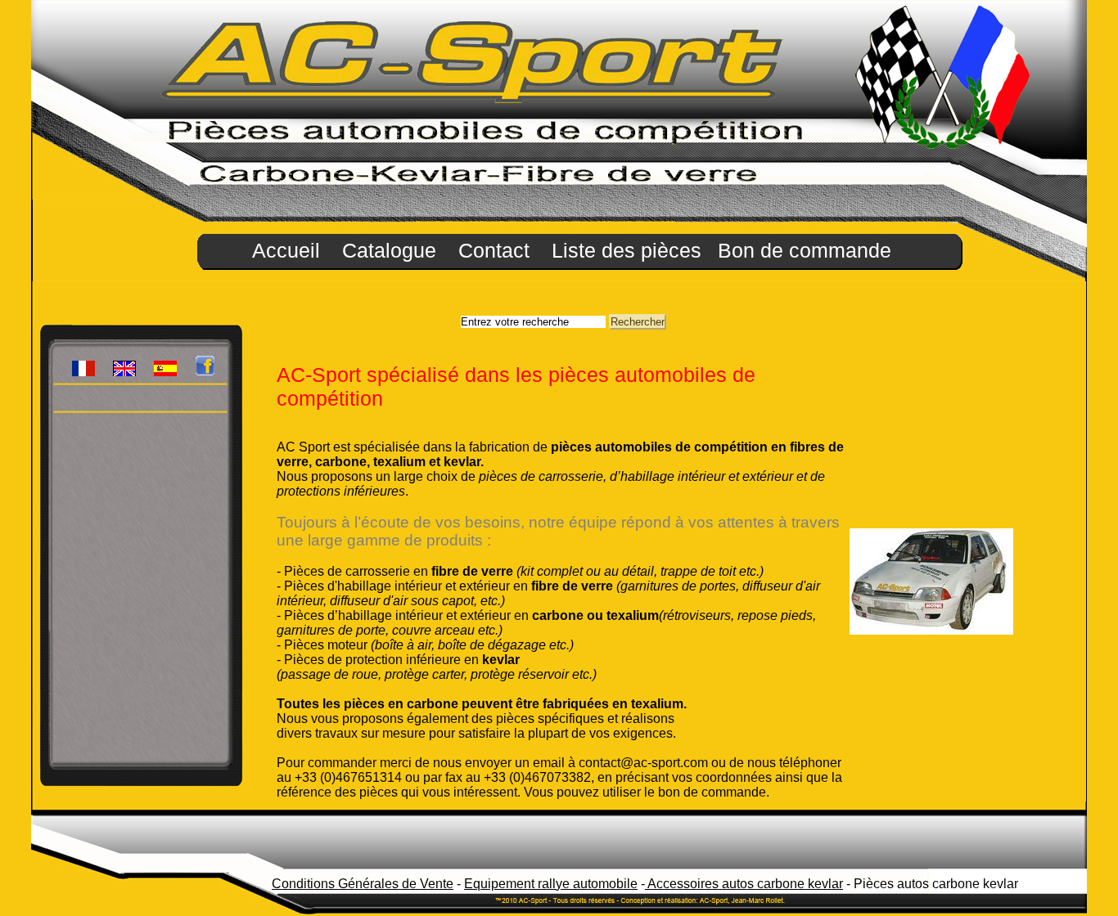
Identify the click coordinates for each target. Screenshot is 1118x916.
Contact (496, 250)
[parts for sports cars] (124, 372)
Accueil (289, 250)
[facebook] (205, 372)
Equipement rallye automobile (551, 884)
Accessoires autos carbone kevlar (744, 884)
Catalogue (392, 250)
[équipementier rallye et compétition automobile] (83, 372)
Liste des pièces (626, 250)
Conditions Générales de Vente (362, 884)
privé (85, 396)
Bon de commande (804, 250)
